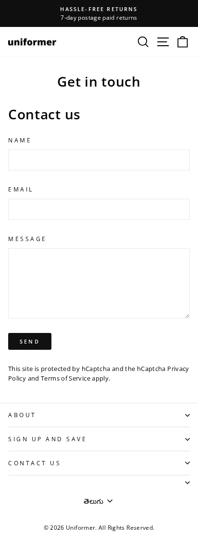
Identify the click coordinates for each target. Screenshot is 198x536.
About (22, 415)
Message (27, 238)
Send (30, 341)
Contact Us (34, 463)
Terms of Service (65, 378)
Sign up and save (47, 439)
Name (20, 140)
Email (21, 189)
